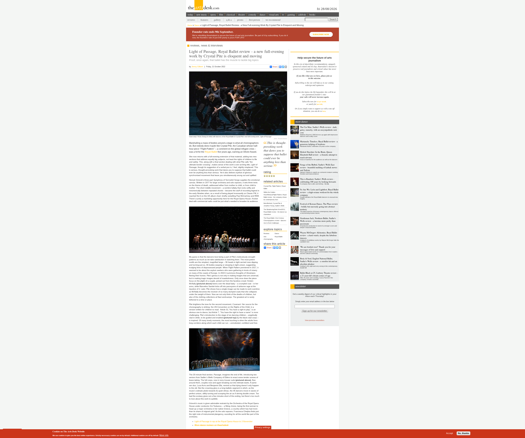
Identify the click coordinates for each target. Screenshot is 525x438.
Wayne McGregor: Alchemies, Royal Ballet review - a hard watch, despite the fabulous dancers (318, 235)
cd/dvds (302, 14)
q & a (229, 19)
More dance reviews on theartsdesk (211, 425)
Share (274, 67)
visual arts (274, 14)
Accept (449, 433)
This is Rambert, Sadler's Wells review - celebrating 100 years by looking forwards (318, 180)
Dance (196, 25)
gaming (291, 14)
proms (240, 19)
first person (254, 19)
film (221, 14)
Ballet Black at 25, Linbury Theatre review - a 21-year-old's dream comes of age (319, 274)
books (312, 14)
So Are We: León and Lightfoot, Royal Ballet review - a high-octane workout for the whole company (319, 192)
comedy (252, 14)
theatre (241, 14)
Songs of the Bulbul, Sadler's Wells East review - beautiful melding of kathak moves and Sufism (318, 167)
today (190, 14)
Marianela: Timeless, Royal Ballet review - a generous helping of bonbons (319, 142)
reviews (191, 19)
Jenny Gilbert (197, 66)
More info (163, 435)
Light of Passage (224, 421)
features (204, 19)
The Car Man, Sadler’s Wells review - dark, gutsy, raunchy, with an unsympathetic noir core (318, 130)
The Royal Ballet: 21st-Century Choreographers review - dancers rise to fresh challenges (275, 220)
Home (189, 25)
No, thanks (463, 433)
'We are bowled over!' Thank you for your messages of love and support (317, 248)
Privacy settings (262, 427)
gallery (217, 19)
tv (283, 14)
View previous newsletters (314, 320)
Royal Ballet (211, 151)
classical (231, 14)
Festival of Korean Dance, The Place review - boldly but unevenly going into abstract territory (319, 206)
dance (262, 14)
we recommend (273, 19)
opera (213, 14)
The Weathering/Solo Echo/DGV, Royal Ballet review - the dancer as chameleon (275, 212)
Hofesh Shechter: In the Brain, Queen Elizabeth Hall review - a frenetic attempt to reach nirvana (318, 155)
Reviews (266, 233)
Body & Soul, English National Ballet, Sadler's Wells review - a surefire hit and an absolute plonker (318, 261)
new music (201, 14)
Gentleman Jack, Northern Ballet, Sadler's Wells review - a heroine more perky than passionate (318, 221)
